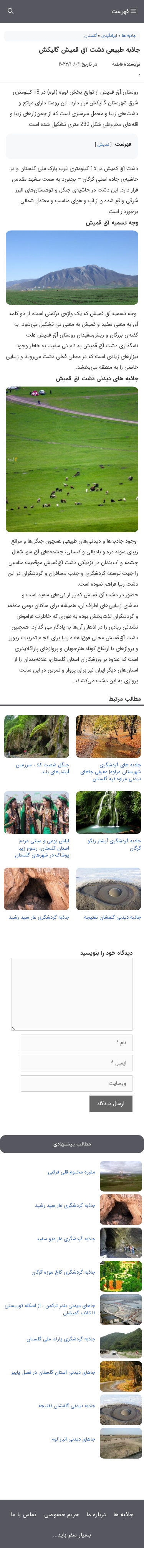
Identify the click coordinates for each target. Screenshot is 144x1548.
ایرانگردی (109, 36)
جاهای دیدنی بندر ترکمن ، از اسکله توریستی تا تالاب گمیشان (50, 1309)
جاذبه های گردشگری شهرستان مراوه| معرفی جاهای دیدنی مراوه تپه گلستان (110, 772)
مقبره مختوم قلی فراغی (71, 1172)
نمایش (103, 144)
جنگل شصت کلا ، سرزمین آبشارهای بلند (42, 768)
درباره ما (96, 1514)
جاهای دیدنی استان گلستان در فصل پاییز (53, 1372)
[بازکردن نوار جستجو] (10, 11)
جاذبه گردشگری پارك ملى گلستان (60, 1339)
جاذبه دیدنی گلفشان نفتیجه (112, 917)
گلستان (90, 36)
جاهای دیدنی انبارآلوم (73, 1439)
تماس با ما (23, 1514)
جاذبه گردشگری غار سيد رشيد (39, 917)
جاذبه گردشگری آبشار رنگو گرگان (114, 844)
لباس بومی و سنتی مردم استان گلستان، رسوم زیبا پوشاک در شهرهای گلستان (42, 848)
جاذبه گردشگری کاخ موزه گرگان (63, 1272)
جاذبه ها (129, 36)
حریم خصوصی (61, 1514)
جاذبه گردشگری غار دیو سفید (65, 1239)
